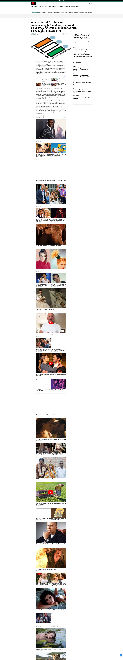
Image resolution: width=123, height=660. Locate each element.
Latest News (75, 47)
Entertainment (45, 6)
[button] (91, 3)
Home (32, 6)
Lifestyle (62, 6)
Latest (35, 6)
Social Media (67, 6)
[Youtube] (63, 0)
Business (73, 6)
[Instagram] (62, 0)
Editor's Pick (78, 6)
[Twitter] (60, 0)
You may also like (77, 62)
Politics (39, 6)
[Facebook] (59, 0)
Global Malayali (52, 6)
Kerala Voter (34, 33)
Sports (58, 6)
